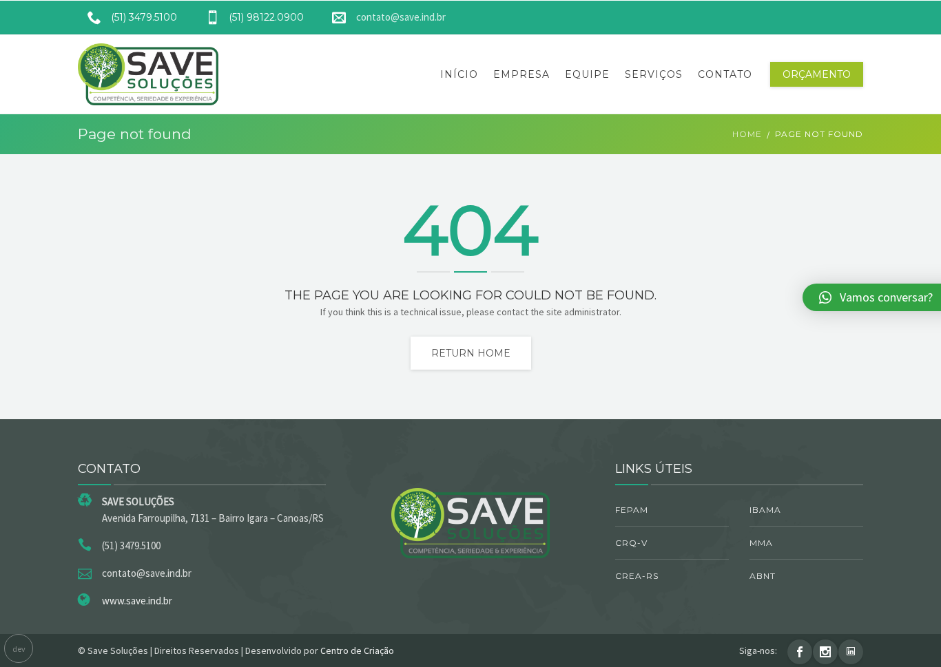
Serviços (654, 74)
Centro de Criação (357, 650)
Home (747, 134)
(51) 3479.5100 (144, 17)
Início (459, 74)
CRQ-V (631, 543)
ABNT (762, 576)
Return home (470, 353)
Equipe (587, 74)
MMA (761, 543)
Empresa (521, 74)
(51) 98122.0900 (266, 17)
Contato (725, 74)
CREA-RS (637, 576)
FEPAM (631, 510)
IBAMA (765, 510)
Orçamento (817, 74)
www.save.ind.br (137, 600)
